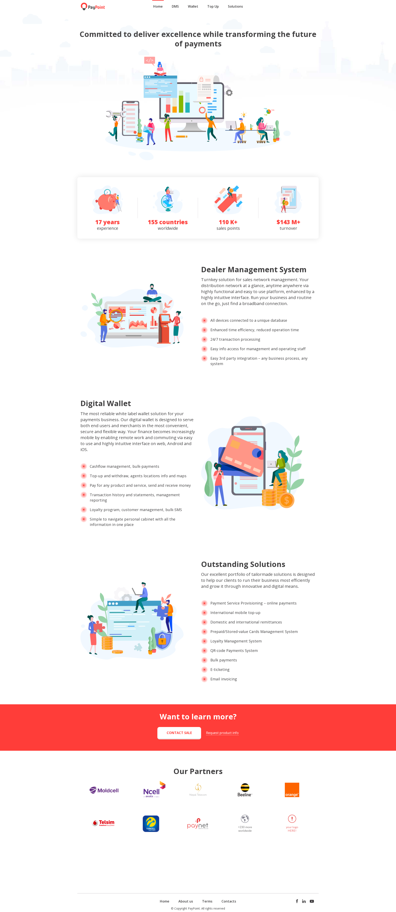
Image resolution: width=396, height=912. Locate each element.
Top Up (213, 6)
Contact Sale (179, 733)
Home (158, 6)
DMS (175, 6)
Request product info (222, 733)
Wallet (193, 6)
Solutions (235, 6)
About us (185, 901)
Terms (207, 901)
